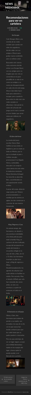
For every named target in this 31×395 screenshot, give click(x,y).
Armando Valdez (15, 30)
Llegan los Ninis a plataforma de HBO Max (23, 380)
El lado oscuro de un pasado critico (8, 379)
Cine (20, 28)
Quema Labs (26, 392)
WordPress (10, 392)
